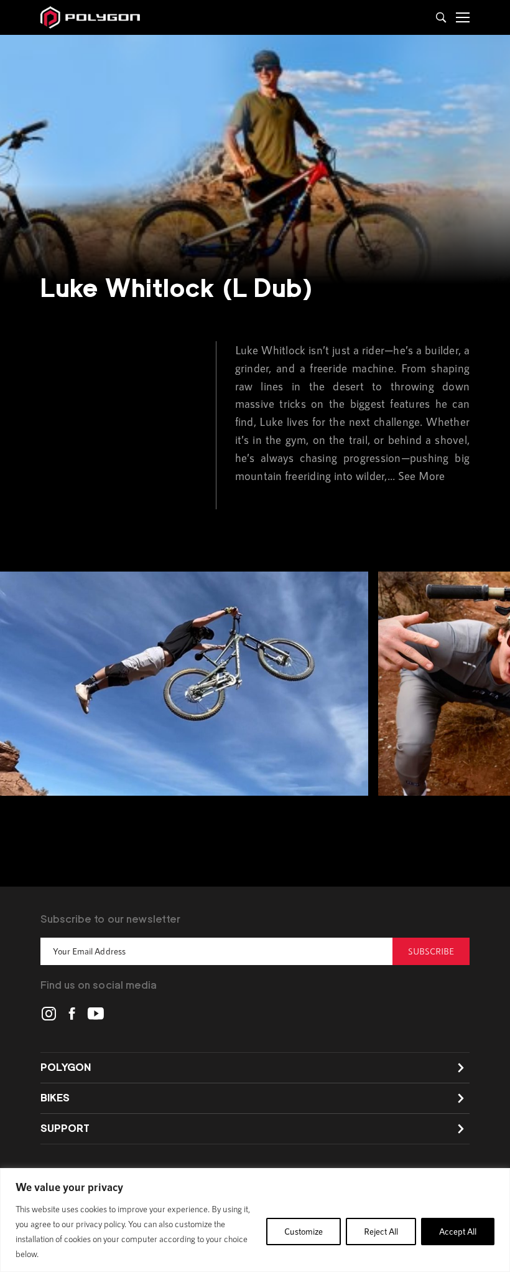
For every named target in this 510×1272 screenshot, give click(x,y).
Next (463, 685)
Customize (303, 1231)
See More (421, 476)
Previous (46, 685)
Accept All (457, 1231)
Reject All (381, 1231)
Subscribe (431, 951)
